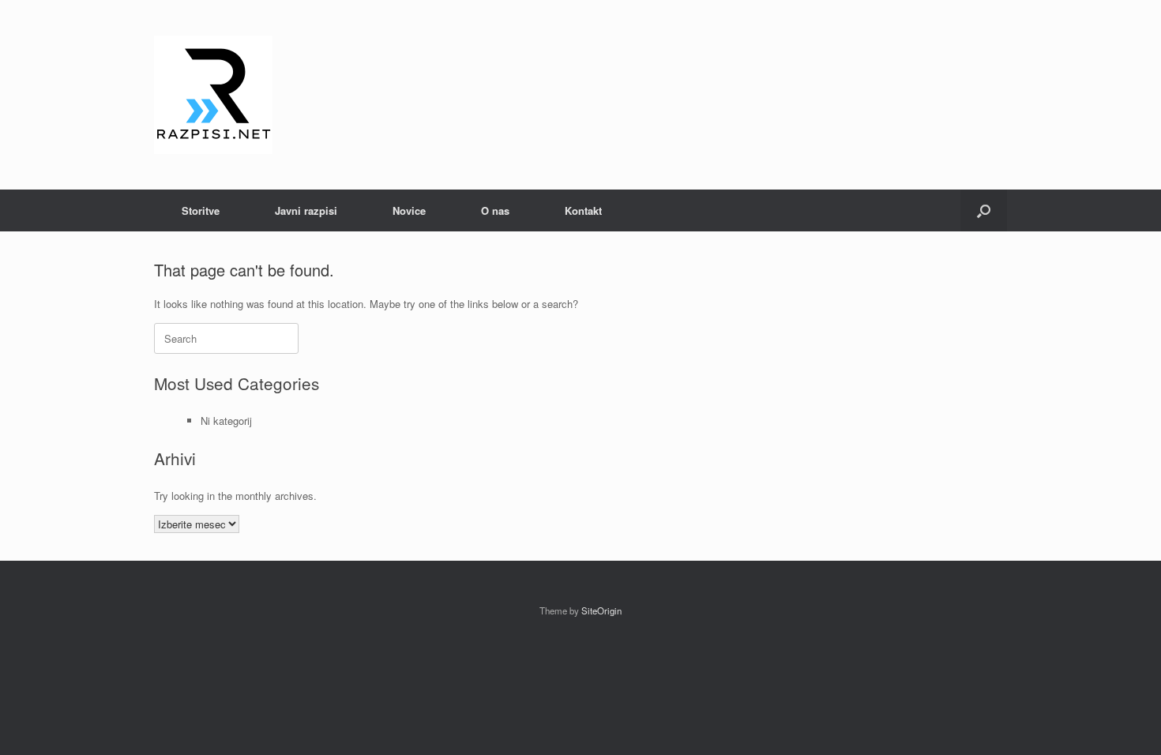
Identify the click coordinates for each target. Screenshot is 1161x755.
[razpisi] (213, 95)
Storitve (201, 210)
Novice (409, 210)
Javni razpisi (306, 210)
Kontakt (583, 210)
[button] (983, 210)
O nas (495, 210)
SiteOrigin (601, 610)
